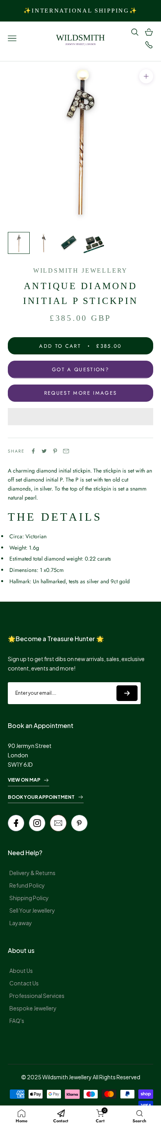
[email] (58, 823)
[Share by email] (66, 451)
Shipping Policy (29, 897)
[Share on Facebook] (33, 451)
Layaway (20, 922)
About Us (21, 970)
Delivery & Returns (32, 872)
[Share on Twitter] (44, 451)
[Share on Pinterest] (55, 451)
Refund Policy (27, 885)
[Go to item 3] (69, 243)
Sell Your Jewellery (32, 910)
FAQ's (16, 1020)
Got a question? (80, 369)
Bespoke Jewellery (33, 1008)
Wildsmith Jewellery (80, 270)
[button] (80, 416)
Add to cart (80, 346)
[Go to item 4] (94, 243)
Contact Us (24, 983)
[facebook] (16, 823)
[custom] (37, 823)
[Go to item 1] (19, 243)
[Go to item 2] (44, 243)
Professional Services (36, 995)
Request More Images (80, 393)
